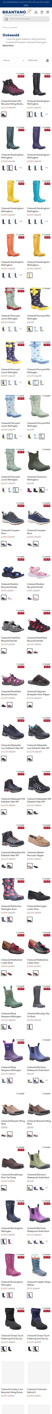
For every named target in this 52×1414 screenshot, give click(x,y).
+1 (20, 329)
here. (26, 5)
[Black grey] (29, 812)
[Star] (3, 919)
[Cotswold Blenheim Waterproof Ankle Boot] (39, 1050)
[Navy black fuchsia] (3, 812)
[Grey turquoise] (3, 651)
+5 (46, 114)
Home (5, 28)
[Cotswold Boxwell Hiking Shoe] (13, 1104)
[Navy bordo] (35, 1402)
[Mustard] (29, 275)
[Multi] (9, 973)
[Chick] (3, 329)
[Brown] (29, 1027)
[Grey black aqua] (29, 758)
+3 (46, 490)
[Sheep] (9, 329)
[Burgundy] (3, 114)
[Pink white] (9, 597)
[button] (42, 12)
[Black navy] (3, 597)
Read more (8, 46)
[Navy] (41, 114)
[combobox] (26, 19)
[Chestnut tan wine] (3, 973)
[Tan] (9, 1134)
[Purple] (9, 1027)
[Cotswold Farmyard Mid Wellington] (39, 299)
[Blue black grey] (3, 758)
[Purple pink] (35, 651)
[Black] (29, 114)
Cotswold (13, 28)
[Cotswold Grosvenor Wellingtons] (39, 460)
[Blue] (29, 1295)
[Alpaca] (15, 329)
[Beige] (29, 866)
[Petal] (9, 919)
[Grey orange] (35, 812)
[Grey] (3, 543)
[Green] (35, 114)
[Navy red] (29, 651)
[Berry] (29, 490)
